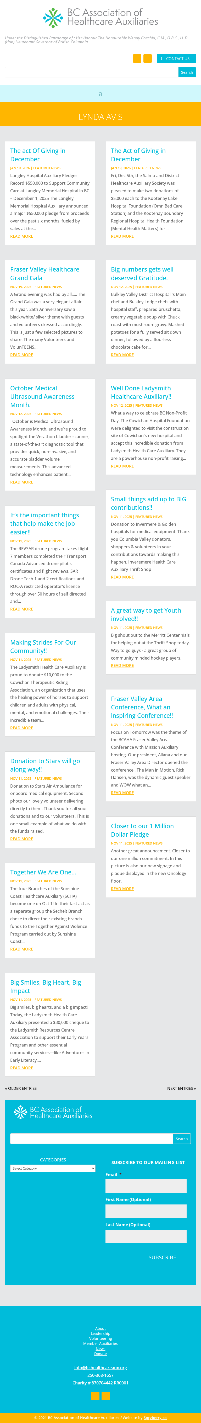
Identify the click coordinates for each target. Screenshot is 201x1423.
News (100, 1348)
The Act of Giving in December (138, 154)
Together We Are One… (43, 872)
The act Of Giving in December (37, 154)
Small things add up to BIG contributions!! (148, 503)
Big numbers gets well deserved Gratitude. (142, 273)
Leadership (100, 1333)
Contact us (177, 58)
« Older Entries (21, 1088)
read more (21, 236)
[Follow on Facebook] (137, 58)
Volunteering (100, 1338)
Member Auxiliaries (100, 1343)
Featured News (46, 168)
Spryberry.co (155, 1417)
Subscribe (162, 1257)
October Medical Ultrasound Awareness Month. (42, 396)
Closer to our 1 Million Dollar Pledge (142, 830)
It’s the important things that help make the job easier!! (44, 523)
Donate (100, 1353)
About (100, 1328)
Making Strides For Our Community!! (43, 646)
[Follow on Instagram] (147, 58)
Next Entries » (181, 1088)
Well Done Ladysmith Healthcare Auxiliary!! (141, 392)
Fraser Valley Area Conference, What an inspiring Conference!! (142, 707)
